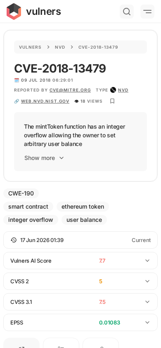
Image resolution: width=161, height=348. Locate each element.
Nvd (60, 47)
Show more (39, 157)
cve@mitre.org (70, 89)
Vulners (30, 47)
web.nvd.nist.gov (45, 101)
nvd (123, 89)
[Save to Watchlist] (112, 101)
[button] (80, 240)
